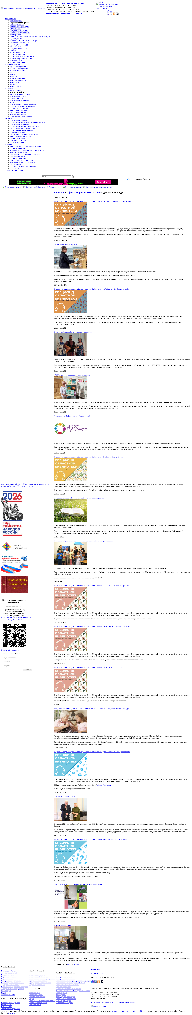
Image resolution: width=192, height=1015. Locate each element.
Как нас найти (15, 47)
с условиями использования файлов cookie (126, 1011)
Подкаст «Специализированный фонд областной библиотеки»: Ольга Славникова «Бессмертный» (91, 586)
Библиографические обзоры (20, 136)
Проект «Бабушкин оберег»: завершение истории (73, 332)
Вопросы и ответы (36, 995)
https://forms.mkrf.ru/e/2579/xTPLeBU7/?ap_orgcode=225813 (16, 619)
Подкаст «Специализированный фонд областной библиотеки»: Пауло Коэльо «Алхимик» (88, 668)
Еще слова (27, 670)
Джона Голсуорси (104, 785)
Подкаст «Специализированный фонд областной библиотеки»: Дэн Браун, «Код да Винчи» (89, 457)
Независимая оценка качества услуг (23, 41)
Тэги (98, 192)
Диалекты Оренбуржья (10, 650)
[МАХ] (108, 15)
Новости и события (12, 64)
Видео (12, 84)
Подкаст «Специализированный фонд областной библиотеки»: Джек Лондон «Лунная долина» (90, 839)
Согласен (11, 1013)
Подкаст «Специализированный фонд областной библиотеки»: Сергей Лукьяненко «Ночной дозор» (92, 627)
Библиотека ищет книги (19, 110)
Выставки (13, 76)
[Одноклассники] (114, 15)
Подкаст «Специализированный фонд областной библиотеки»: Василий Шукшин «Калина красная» (92, 201)
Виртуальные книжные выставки (22, 128)
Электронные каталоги (18, 120)
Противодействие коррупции (21, 45)
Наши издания (61, 993)
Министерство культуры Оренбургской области (65, 3)
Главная (59, 192)
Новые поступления (17, 132)
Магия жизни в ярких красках (65, 244)
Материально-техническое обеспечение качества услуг (30, 37)
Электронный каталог (18, 96)
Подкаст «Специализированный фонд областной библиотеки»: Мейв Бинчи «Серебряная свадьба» (91, 289)
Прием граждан (16, 39)
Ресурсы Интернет (17, 142)
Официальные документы (20, 33)
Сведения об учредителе (19, 31)
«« (68, 964)
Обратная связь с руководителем (22, 56)
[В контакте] (111, 15)
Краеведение (61, 995)
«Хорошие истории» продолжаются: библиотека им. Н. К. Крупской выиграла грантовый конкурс (91, 708)
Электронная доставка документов (23, 104)
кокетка (7, 662)
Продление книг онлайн (19, 108)
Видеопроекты (15, 164)
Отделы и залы (15, 29)
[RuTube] (117, 15)
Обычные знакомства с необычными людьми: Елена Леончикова (78, 884)
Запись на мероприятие (19, 68)
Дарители (13, 51)
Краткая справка (16, 21)
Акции (12, 72)
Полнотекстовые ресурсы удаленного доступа (27, 122)
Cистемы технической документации (24, 134)
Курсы (12, 74)
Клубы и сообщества (18, 78)
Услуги (12, 102)
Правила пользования (18, 98)
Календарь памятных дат (19, 152)
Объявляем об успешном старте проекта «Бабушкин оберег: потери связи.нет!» (84, 541)
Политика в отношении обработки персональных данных (113, 1002)
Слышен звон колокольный (64, 796)
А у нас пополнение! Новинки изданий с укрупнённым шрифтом (79, 498)
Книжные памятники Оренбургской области (27, 150)
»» (78, 964)
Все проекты (14, 168)
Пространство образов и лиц (65, 925)
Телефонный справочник (19, 43)
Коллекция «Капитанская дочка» (22, 162)
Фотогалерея (14, 82)
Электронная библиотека (19, 100)
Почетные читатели (17, 54)
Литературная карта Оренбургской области (26, 154)
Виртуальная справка (18, 112)
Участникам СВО (16, 60)
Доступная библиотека (18, 49)
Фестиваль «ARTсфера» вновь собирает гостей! (72, 416)
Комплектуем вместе (18, 114)
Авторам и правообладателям (21, 58)
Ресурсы (8, 118)
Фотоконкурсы (15, 86)
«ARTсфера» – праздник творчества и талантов (72, 375)
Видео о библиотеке (17, 53)
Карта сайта (95, 969)
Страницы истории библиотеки (22, 160)
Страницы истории (17, 25)
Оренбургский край (17, 148)
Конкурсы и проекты (18, 80)
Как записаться (15, 90)
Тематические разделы (18, 140)
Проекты (8, 144)
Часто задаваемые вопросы (20, 94)
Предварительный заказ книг (21, 116)
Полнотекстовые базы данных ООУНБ (24, 126)
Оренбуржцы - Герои (18, 158)
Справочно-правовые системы (21, 130)
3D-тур (109, 11)
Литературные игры (17, 156)
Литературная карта (63, 1001)
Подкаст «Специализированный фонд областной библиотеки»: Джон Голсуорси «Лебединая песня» (92, 752)
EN (101, 2)
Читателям (9, 88)
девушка (7, 666)
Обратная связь (97, 973)
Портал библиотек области (66, 999)
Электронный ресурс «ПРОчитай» (23, 166)
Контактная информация (105, 6)
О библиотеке (10, 19)
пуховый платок (10, 658)
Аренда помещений (17, 62)
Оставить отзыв (35, 1005)
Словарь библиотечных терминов (22, 106)
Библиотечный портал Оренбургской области (64, 13)
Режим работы (101, 8)
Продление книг (55, 187)
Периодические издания (19, 138)
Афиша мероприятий (18, 66)
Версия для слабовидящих (108, 4)
